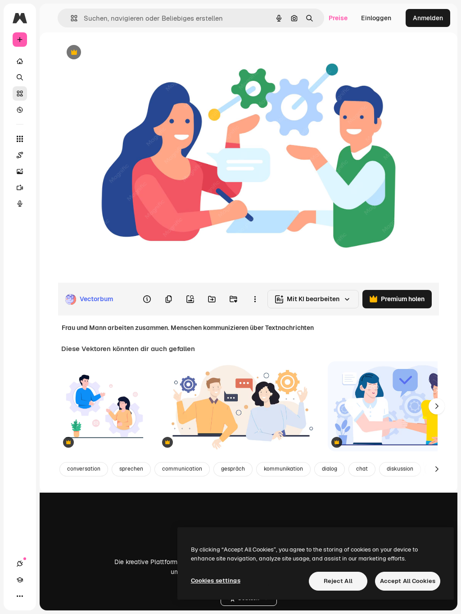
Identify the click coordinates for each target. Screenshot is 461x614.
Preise (338, 18)
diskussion (400, 468)
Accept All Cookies (407, 581)
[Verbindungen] (20, 563)
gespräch (233, 468)
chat (362, 468)
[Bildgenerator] (20, 171)
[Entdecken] (20, 109)
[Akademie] (20, 580)
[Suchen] (20, 77)
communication (182, 468)
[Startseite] (20, 61)
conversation (83, 468)
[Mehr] (20, 596)
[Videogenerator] (20, 187)
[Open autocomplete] (70, 18)
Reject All (338, 581)
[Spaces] (20, 155)
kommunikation (283, 468)
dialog (329, 468)
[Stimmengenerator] (20, 203)
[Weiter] (437, 406)
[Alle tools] (20, 139)
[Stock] (20, 93)
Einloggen (376, 18)
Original (115, 53)
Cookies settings (215, 580)
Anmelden (428, 18)
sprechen (131, 468)
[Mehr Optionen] (255, 299)
